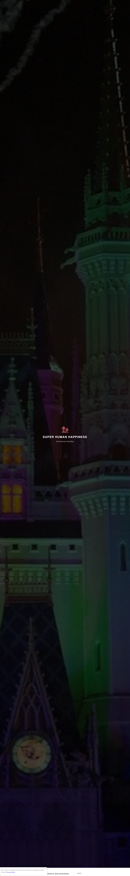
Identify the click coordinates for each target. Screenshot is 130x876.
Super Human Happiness (65, 437)
